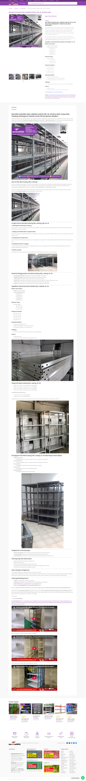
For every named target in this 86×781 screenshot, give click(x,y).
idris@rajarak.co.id (28, 583)
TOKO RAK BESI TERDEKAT (55, 98)
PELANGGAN (21, 0)
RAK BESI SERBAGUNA (49, 97)
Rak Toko (42, 601)
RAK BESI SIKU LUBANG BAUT (64, 97)
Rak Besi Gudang (37, 602)
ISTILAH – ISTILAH (28, 0)
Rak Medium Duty (52, 602)
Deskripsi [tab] (14, 107)
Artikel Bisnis (16, 0)
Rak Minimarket (36, 601)
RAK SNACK (72, 766)
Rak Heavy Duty (59, 602)
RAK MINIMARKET (73, 765)
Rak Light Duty (45, 602)
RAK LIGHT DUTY (73, 760)
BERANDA (10, 0)
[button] (41, 15)
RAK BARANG (63, 772)
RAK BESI (62, 94)
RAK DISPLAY (72, 754)
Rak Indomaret (19, 602)
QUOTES (57, 0)
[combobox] (52, 3)
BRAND (62, 752)
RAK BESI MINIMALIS (71, 96)
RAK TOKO (72, 769)
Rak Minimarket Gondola (57, 601)
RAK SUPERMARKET (73, 768)
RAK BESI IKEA (65, 96)
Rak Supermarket (48, 601)
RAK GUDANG (47, 98)
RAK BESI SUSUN (72, 97)
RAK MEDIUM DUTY (73, 763)
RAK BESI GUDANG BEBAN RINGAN (56, 96)
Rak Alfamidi (25, 602)
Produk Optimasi (52, 94)
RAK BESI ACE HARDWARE (69, 94)
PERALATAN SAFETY (64, 757)
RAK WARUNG (72, 771)
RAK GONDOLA (72, 755)
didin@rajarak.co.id (20, 583)
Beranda (10, 8)
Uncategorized (72, 772)
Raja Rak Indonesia (17, 779)
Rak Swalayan (66, 601)
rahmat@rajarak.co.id (37, 583)
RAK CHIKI (71, 752)
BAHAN (62, 751)
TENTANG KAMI (44, 0)
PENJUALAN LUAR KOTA (36, 0)
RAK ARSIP (16, 8)
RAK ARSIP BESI (23, 8)
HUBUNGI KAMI (51, 0)
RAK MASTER (72, 762)
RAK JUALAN (72, 759)
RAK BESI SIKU (55, 97)
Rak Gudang (31, 602)
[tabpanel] (12, 77)
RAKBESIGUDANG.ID (59, 92)
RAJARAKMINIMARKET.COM (50, 92)
